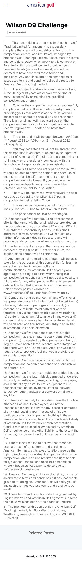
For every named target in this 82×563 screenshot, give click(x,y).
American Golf (17, 32)
